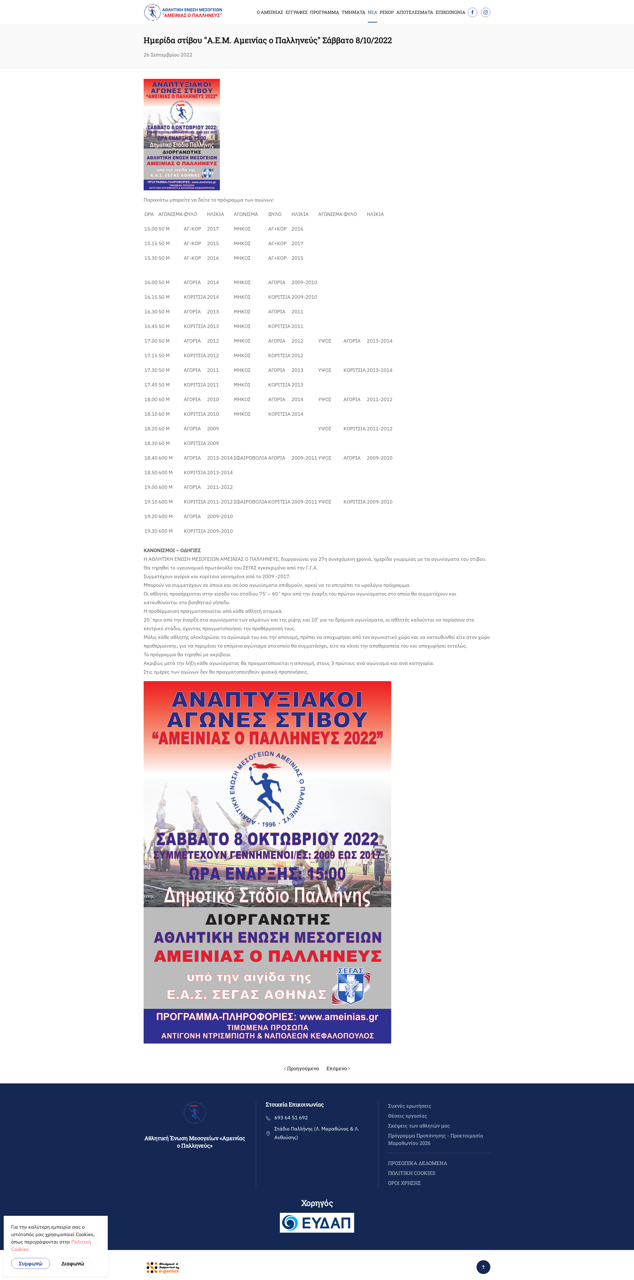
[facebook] (472, 12)
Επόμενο (336, 1068)
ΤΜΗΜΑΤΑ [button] (353, 12)
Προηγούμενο (303, 1068)
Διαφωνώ (72, 1263)
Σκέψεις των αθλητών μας (419, 1125)
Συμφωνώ (30, 1263)
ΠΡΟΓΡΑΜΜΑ (324, 12)
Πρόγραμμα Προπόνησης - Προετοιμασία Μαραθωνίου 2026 (435, 1139)
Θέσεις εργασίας (407, 1115)
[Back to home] (183, 12)
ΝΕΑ (372, 12)
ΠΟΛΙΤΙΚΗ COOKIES (411, 1173)
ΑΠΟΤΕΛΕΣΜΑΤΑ (414, 12)
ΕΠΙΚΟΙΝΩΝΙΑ (450, 12)
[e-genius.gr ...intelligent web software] (161, 1267)
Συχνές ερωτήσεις (409, 1105)
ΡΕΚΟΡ (387, 12)
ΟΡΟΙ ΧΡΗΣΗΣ (404, 1183)
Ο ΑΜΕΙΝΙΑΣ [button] (270, 12)
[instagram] (485, 12)
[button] (483, 1267)
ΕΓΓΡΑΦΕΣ (297, 12)
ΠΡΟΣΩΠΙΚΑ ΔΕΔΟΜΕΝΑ (417, 1163)
